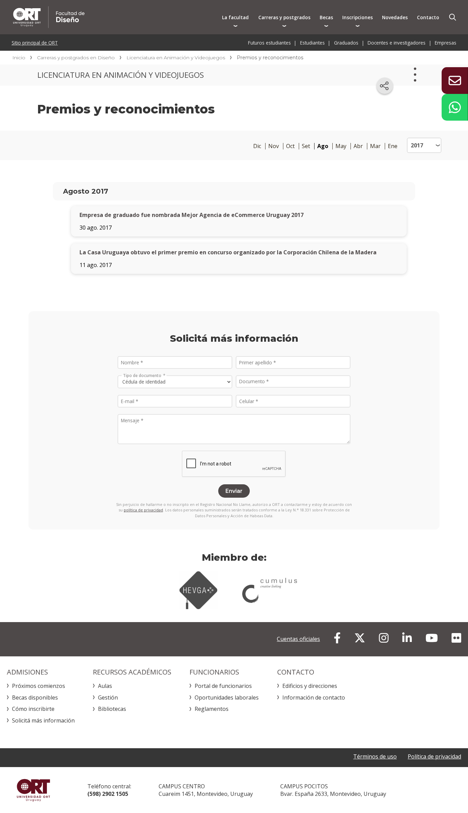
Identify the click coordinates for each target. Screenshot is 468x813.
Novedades (395, 17)
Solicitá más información (43, 720)
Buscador (452, 17)
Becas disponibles (35, 697)
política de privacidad (143, 509)
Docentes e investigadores (397, 42)
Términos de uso (375, 756)
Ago (322, 146)
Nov (273, 146)
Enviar (234, 491)
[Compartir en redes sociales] (385, 85)
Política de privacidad (434, 756)
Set (306, 146)
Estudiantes (312, 42)
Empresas (445, 42)
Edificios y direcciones (309, 686)
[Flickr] (456, 637)
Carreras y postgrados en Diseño (76, 57)
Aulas (105, 686)
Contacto (428, 17)
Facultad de (114, 17)
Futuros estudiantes (269, 42)
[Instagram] (384, 637)
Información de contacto (313, 697)
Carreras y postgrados (284, 17)
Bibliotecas (112, 709)
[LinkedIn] (407, 637)
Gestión (108, 697)
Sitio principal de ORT (35, 42)
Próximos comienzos (38, 686)
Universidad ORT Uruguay (33, 790)
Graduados (346, 42)
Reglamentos (212, 709)
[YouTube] (432, 637)
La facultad (235, 17)
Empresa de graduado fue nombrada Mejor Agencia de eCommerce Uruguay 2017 (191, 215)
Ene (392, 146)
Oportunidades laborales (227, 697)
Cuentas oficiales (298, 639)
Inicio (18, 57)
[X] (359, 637)
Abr (358, 146)
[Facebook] (337, 637)
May (340, 146)
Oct (290, 146)
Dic (257, 146)
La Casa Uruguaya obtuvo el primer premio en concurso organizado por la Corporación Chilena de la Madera (228, 252)
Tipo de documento (142, 375)
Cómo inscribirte (33, 709)
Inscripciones (357, 17)
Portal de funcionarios (223, 686)
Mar (375, 146)
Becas (326, 17)
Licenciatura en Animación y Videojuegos (175, 57)
